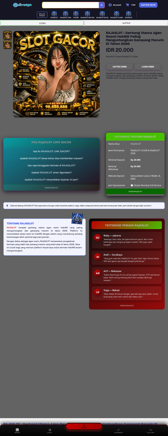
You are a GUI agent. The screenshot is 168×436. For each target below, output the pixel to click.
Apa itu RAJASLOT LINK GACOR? (51, 151)
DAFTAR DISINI (120, 67)
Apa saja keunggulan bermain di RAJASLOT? (51, 165)
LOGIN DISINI (148, 67)
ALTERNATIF (118, 432)
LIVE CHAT (150, 432)
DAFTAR (126, 23)
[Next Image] (97, 75)
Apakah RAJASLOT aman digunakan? (51, 172)
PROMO (17, 432)
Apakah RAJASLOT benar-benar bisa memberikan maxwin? (51, 158)
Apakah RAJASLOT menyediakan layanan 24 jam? (51, 179)
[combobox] (70, 5)
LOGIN (42, 23)
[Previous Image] (15, 75)
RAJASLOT (11, 227)
